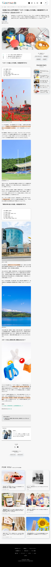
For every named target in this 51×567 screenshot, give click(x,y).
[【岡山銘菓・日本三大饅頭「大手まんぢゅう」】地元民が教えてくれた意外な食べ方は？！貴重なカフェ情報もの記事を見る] (13, 477)
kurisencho (9, 485)
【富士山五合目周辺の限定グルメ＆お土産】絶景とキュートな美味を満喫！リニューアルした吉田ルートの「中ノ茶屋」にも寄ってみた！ (44, 76)
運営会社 (25, 548)
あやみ (6, 21)
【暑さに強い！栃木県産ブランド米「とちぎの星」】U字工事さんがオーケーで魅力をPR (37, 510)
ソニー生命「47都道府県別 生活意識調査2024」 (12, 405)
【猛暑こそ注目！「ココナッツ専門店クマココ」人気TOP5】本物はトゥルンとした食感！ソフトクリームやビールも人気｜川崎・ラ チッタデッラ (13, 534)
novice (35, 553)
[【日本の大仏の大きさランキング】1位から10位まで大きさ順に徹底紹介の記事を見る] (36, 71)
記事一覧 (16, 553)
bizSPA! (25, 555)
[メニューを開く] (45, 2)
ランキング (20, 454)
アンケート (12, 454)
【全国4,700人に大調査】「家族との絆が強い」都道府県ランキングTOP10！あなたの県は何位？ (16, 419)
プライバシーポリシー (32, 548)
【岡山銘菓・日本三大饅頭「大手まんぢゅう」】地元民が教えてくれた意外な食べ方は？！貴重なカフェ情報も (13, 487)
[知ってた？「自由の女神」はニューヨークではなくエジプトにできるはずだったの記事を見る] (37, 477)
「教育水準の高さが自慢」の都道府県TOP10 (14, 56)
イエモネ (29, 553)
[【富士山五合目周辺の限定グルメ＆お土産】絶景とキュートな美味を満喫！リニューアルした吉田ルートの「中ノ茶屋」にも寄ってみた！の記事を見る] (36, 76)
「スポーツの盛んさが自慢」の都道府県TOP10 (14, 54)
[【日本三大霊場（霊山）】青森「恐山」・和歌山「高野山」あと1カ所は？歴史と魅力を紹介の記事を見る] (36, 81)
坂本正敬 (33, 485)
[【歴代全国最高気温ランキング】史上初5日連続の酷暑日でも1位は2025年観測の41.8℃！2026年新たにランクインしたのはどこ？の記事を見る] (37, 524)
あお (32, 531)
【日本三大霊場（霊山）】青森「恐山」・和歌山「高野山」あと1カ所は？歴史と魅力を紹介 (44, 81)
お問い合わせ (26, 550)
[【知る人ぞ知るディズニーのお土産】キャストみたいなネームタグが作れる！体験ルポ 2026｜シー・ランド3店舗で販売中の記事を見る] (36, 86)
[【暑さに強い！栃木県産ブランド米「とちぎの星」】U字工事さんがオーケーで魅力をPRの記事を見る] (37, 500)
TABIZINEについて (18, 548)
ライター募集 (33, 550)
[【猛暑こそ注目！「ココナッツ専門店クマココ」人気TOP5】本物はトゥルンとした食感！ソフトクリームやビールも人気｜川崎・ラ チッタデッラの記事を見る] (13, 524)
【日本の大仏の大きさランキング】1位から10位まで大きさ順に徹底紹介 (44, 71)
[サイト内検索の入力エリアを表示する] (41, 3)
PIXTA (9, 408)
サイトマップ (23, 553)
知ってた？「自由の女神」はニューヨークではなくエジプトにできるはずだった (37, 487)
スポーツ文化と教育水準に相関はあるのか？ (13, 57)
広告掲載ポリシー (18, 550)
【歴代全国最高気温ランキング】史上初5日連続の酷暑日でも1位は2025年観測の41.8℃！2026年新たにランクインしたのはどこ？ (37, 534)
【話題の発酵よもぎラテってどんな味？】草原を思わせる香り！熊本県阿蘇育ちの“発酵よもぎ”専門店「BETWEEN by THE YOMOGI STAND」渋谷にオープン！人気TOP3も (12, 510)
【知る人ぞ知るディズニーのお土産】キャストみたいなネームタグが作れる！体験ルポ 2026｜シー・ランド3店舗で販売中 (44, 86)
